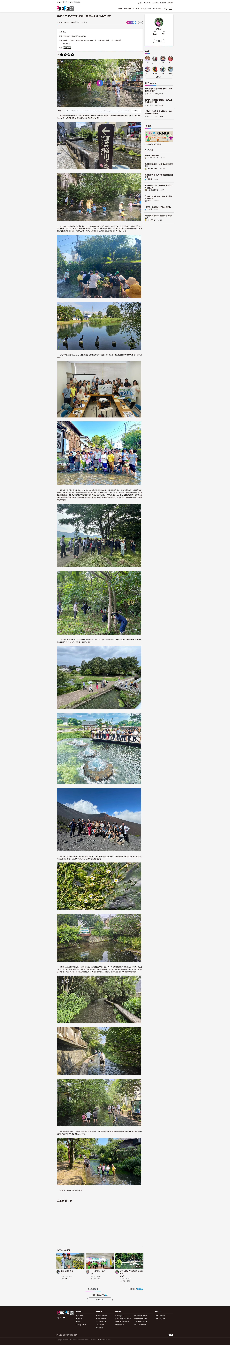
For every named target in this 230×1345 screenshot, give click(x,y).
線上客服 (170, 3)
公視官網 (163, 3)
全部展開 (158, 77)
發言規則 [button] (140, 1289)
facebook (59, 1318)
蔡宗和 (150, 201)
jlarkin (147, 62)
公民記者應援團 (101, 1322)
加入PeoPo (147, 3)
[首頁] (65, 9)
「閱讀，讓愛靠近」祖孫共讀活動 (158, 207)
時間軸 (78, 1322)
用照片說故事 (119, 1325)
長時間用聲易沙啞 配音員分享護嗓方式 (158, 216)
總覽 (120, 9)
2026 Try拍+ (119, 1316)
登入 (141, 3)
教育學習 (82, 36)
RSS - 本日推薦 (160, 1319)
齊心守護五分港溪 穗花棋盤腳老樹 (131, 1272)
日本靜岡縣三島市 (103, 40)
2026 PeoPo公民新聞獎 (123, 1319)
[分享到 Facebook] (61, 54)
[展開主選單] (170, 9)
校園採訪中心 (146, 9)
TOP (171, 1335)
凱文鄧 (150, 209)
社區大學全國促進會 (77, 40)
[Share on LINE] (68, 54)
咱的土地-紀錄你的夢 (122, 1322)
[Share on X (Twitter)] (65, 54)
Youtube (64, 1318)
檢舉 (140, 22)
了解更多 (159, 41)
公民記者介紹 (100, 1325)
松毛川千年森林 (115, 40)
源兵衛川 (66, 40)
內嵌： (60, 111)
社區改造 (74, 36)
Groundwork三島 (90, 40)
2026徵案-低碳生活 (140, 1316)
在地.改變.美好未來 (140, 1322)
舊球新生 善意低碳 (152, 155)
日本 (64, 32)
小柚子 (122, 1276)
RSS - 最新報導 (160, 1316)
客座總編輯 (99, 1328)
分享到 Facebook (140, 61)
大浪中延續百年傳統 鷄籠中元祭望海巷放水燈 (158, 197)
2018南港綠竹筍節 (97, 1271)
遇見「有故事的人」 (141, 1325)
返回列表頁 (100, 1300)
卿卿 (91, 1274)
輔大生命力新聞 (153, 168)
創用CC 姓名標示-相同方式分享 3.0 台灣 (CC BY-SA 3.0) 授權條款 (67, 47)
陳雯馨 (150, 179)
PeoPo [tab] (93, 1289)
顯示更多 (65, 44)
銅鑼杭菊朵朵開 (67, 1271)
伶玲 (170, 62)
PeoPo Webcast (153, 158)
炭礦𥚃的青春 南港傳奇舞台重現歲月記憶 (159, 176)
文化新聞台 (151, 220)
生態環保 (66, 36)
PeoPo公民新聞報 (102, 1316)
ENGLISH (155, 3)
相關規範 (79, 1319)
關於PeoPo (80, 1316)
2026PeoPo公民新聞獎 (153, 144)
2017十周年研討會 (140, 1319)
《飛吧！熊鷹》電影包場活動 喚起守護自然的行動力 (158, 112)
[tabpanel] (100, 1294)
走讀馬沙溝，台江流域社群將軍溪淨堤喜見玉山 (158, 186)
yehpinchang (155, 62)
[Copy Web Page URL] (72, 54)
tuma (62, 1274)
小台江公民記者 (153, 190)
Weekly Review (81, 1325)
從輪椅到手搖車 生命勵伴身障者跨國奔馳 (159, 165)
